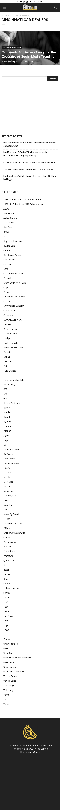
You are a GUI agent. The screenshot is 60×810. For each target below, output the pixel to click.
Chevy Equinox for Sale (14, 282)
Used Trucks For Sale (13, 671)
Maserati (7, 472)
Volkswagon (9, 690)
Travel (6, 629)
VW (5, 699)
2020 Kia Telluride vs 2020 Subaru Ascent (23, 204)
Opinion (7, 537)
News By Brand (11, 514)
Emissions (8, 352)
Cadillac (7, 250)
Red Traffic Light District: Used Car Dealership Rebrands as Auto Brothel (30, 144)
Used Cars (8, 653)
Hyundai (7, 421)
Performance (9, 541)
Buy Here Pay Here (12, 241)
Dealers (7, 324)
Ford (5, 375)
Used (5, 648)
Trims (6, 634)
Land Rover (9, 458)
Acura (6, 208)
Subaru (6, 597)
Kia (4, 444)
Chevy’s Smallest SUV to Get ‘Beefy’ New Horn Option (29, 162)
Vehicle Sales (9, 680)
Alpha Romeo (10, 217)
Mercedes (8, 481)
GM (5, 389)
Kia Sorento (9, 454)
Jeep (5, 440)
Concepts (8, 315)
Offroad (7, 528)
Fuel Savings (9, 384)
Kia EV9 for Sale (11, 449)
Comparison (9, 310)
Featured (7, 361)
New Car (7, 504)
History (6, 407)
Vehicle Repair (10, 676)
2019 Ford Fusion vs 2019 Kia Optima (22, 199)
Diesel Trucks (10, 329)
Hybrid (6, 416)
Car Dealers (9, 259)
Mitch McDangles (10, 61)
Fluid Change (9, 370)
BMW (6, 231)
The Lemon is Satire (30, 751)
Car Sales (8, 264)
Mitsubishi (8, 491)
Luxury (6, 467)
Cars (5, 268)
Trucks (6, 639)
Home (4, 15)
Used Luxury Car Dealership (17, 657)
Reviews (7, 574)
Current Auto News (12, 319)
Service (6, 592)
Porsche (7, 546)
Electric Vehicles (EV (13, 347)
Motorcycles (9, 495)
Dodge (6, 338)
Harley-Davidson (11, 403)
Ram (5, 565)
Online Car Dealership (14, 532)
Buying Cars (9, 245)
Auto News (8, 222)
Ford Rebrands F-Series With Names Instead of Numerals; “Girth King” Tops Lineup (25, 154)
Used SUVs (8, 662)
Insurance (8, 426)
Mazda (6, 477)
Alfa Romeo (9, 213)
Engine (6, 356)
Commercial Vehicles (13, 305)
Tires (5, 620)
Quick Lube (8, 560)
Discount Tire (10, 333)
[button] (55, 7)
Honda (6, 412)
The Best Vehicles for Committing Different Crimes (28, 169)
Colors (6, 301)
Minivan (7, 486)
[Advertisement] (30, 108)
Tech (5, 606)
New (5, 500)
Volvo (6, 694)
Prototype (8, 555)
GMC (5, 398)
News (6, 509)
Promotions (9, 551)
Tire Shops (8, 616)
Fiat (5, 366)
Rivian (6, 578)
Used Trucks (9, 666)
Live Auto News (11, 463)
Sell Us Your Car (11, 588)
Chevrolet (8, 278)
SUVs (5, 602)
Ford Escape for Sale (13, 379)
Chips (6, 287)
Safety (6, 583)
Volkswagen (9, 685)
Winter (6, 703)
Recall (6, 569)
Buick (6, 236)
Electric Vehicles (11, 342)
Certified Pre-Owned (13, 273)
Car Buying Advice (12, 254)
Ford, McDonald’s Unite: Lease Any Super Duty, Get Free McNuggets (29, 178)
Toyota (7, 625)
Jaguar (6, 435)
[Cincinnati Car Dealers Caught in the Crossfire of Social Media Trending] (30, 57)
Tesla (6, 611)
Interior (7, 430)
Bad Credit (8, 227)
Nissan (6, 518)
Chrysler (7, 292)
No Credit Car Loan (13, 523)
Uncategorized (10, 643)
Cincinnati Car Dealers (12, 48)
